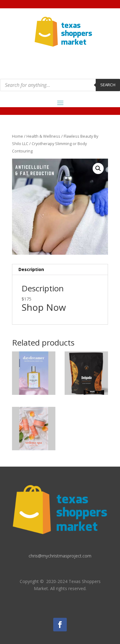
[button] (98, 168)
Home (17, 136)
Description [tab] (31, 269)
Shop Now (44, 307)
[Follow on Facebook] (60, 624)
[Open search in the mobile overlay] (60, 85)
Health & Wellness (43, 136)
